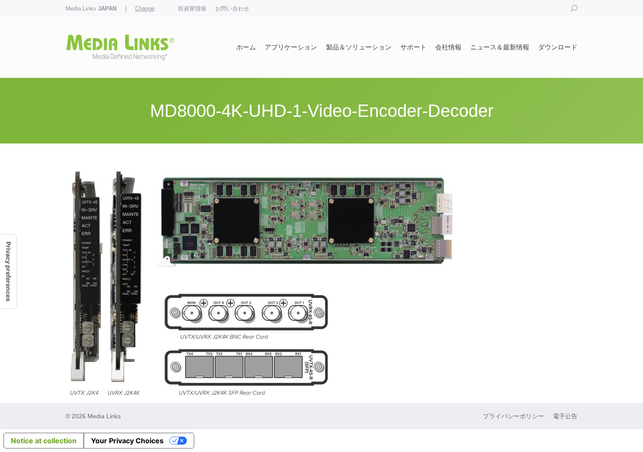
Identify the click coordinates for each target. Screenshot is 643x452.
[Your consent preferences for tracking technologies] (8, 271)
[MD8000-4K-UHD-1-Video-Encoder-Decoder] (321, 282)
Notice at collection (44, 440)
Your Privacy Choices (127, 440)
